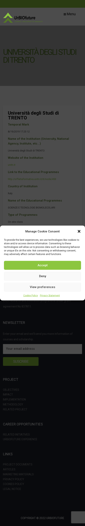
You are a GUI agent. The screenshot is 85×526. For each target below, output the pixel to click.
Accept (43, 265)
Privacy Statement (50, 295)
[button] (79, 231)
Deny (42, 276)
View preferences (42, 287)
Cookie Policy (30, 295)
